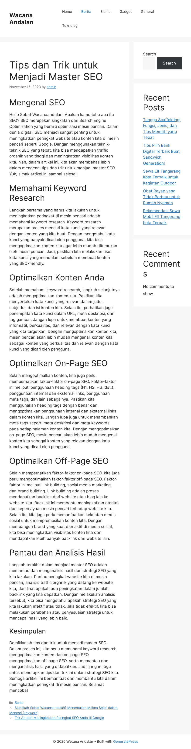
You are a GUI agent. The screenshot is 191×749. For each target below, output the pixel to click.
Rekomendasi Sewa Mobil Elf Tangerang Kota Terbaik (161, 216)
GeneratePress (125, 741)
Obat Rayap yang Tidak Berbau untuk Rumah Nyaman (161, 197)
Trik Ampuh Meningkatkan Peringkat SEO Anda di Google (59, 718)
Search (149, 54)
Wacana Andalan (21, 19)
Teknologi (70, 25)
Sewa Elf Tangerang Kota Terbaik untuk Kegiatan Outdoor (162, 177)
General (147, 11)
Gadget (126, 11)
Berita (86, 11)
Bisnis (105, 11)
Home (67, 11)
